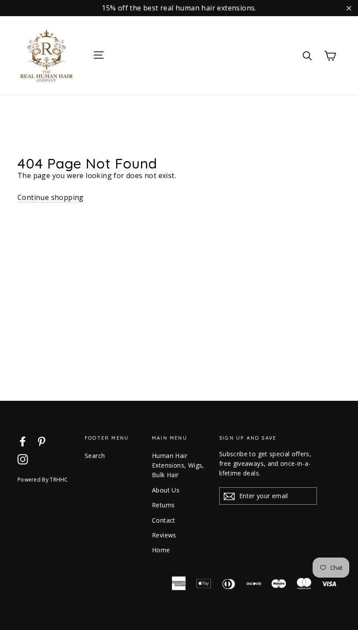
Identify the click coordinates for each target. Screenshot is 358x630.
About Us (165, 490)
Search (95, 455)
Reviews (164, 535)
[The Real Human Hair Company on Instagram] (22, 459)
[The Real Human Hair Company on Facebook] (22, 441)
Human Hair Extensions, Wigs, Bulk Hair (178, 465)
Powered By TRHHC (42, 479)
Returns (163, 505)
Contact (164, 520)
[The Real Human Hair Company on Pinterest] (41, 441)
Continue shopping (50, 197)
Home (161, 550)
